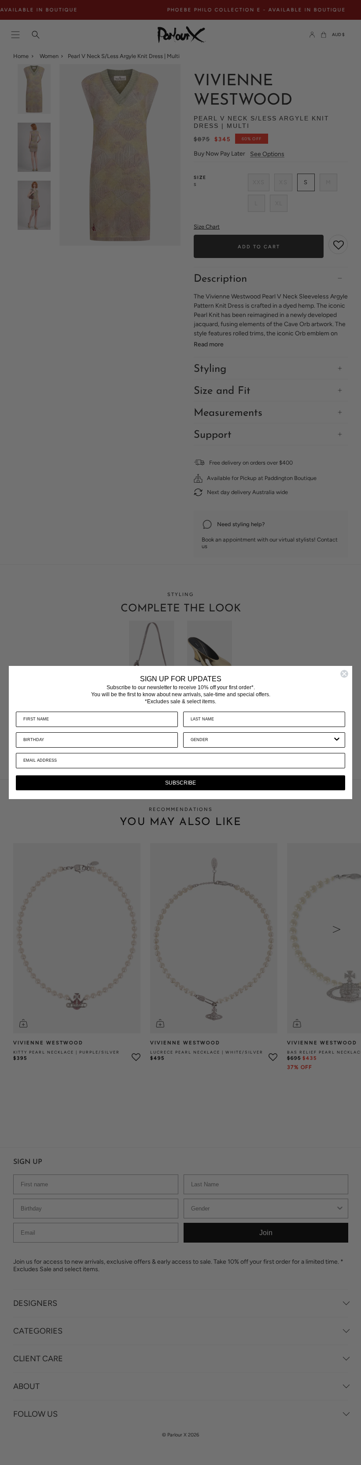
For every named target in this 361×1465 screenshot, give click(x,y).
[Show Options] (336, 740)
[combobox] (261, 740)
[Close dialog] (344, 673)
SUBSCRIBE (180, 783)
